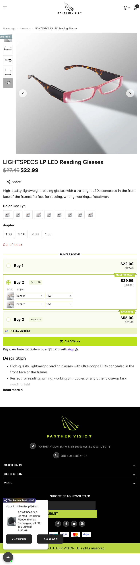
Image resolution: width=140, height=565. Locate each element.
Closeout (25, 28)
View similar (19, 539)
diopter (8, 225)
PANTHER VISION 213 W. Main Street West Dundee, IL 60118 (74, 446)
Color (14, 206)
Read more (101, 197)
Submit (51, 514)
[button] (23, 93)
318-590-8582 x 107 (74, 455)
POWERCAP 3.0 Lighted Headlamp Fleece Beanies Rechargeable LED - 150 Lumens (30, 519)
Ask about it (50, 539)
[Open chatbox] (8, 557)
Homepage (9, 28)
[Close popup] (31, 505)
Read (11, 390)
